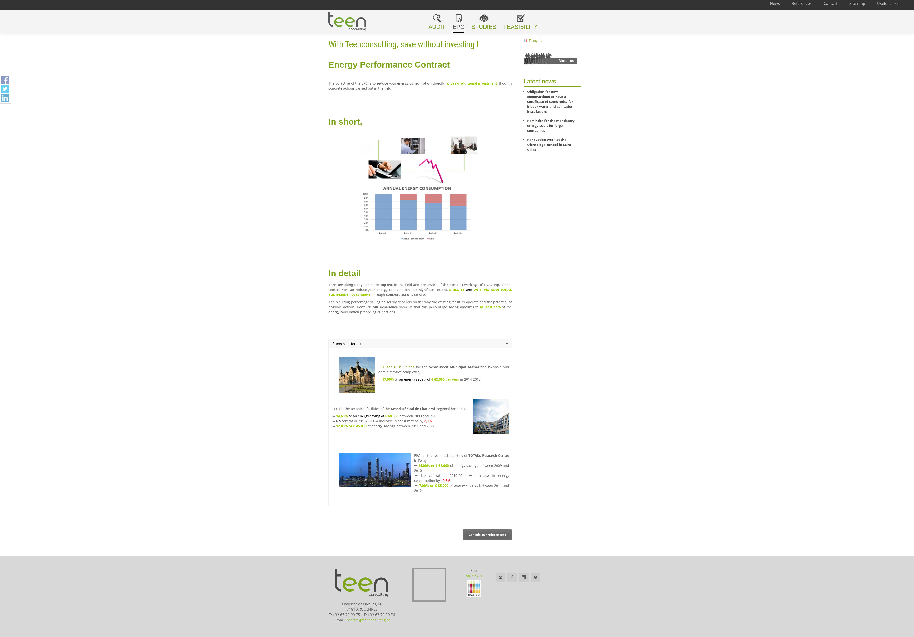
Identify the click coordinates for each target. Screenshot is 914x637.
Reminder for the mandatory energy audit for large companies (551, 125)
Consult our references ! (487, 534)
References (802, 3)
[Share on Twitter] (5, 89)
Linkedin (524, 577)
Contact (831, 3)
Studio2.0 (474, 576)
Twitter (535, 577)
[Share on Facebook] (5, 80)
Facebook (512, 577)
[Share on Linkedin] (5, 98)
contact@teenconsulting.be (369, 620)
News (775, 3)
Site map (857, 3)
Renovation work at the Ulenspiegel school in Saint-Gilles (549, 144)
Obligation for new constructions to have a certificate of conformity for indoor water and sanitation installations (550, 101)
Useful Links (888, 3)
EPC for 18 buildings (396, 367)
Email (500, 577)
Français (535, 40)
